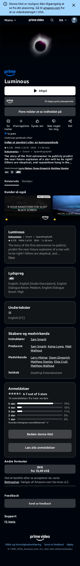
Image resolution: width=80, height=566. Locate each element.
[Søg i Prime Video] (52, 20)
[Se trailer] (8, 121)
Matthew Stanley (60, 168)
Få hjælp (9, 521)
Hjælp (70, 544)
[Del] (70, 121)
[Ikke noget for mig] (53, 121)
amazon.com (51, 8)
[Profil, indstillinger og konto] (74, 20)
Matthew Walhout (42, 366)
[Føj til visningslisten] (21, 121)
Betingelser (11, 482)
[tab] (11, 181)
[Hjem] (36, 20)
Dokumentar (11, 151)
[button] (40, 90)
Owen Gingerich (41, 168)
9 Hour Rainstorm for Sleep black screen (27, 208)
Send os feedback (54, 544)
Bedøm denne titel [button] (40, 434)
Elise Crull (61, 361)
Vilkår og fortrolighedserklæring (23, 544)
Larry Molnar (25, 168)
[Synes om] (37, 121)
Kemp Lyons (56, 346)
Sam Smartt (38, 339)
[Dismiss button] (73, 5)
